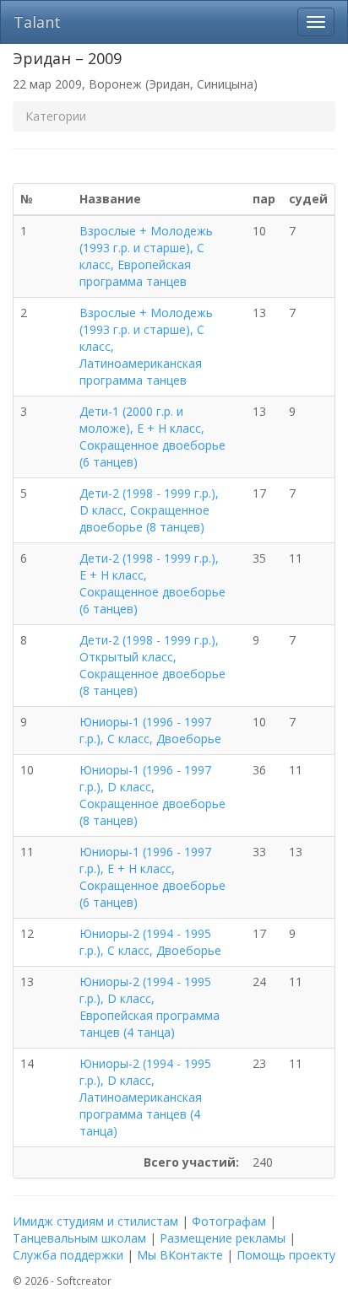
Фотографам (229, 1221)
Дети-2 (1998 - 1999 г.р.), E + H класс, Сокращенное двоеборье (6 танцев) (152, 583)
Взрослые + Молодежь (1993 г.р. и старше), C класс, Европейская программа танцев (146, 256)
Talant (37, 22)
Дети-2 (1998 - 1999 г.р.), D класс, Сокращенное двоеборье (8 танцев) (149, 510)
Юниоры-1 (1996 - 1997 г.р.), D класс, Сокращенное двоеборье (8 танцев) (152, 795)
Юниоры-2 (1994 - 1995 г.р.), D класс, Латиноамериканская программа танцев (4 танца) (145, 1097)
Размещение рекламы (222, 1238)
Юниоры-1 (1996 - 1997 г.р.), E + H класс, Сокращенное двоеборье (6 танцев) (152, 877)
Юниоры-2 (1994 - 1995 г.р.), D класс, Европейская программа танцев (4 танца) (149, 1006)
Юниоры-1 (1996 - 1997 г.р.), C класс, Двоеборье (150, 730)
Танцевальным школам (79, 1238)
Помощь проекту (286, 1255)
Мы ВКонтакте (180, 1255)
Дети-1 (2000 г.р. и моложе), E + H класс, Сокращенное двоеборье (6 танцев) (152, 436)
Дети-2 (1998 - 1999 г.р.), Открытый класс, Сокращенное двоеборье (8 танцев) (152, 665)
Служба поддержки (68, 1255)
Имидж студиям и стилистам (95, 1221)
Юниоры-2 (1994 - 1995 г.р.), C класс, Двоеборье (150, 941)
